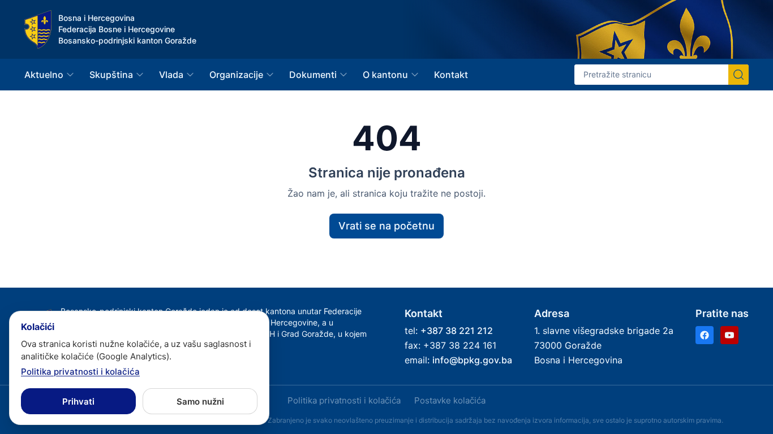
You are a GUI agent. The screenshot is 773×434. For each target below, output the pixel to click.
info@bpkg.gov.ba (472, 360)
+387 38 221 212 (456, 330)
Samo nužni (200, 401)
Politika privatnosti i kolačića (344, 400)
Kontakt (451, 74)
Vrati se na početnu (386, 226)
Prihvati (78, 401)
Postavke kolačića (450, 400)
